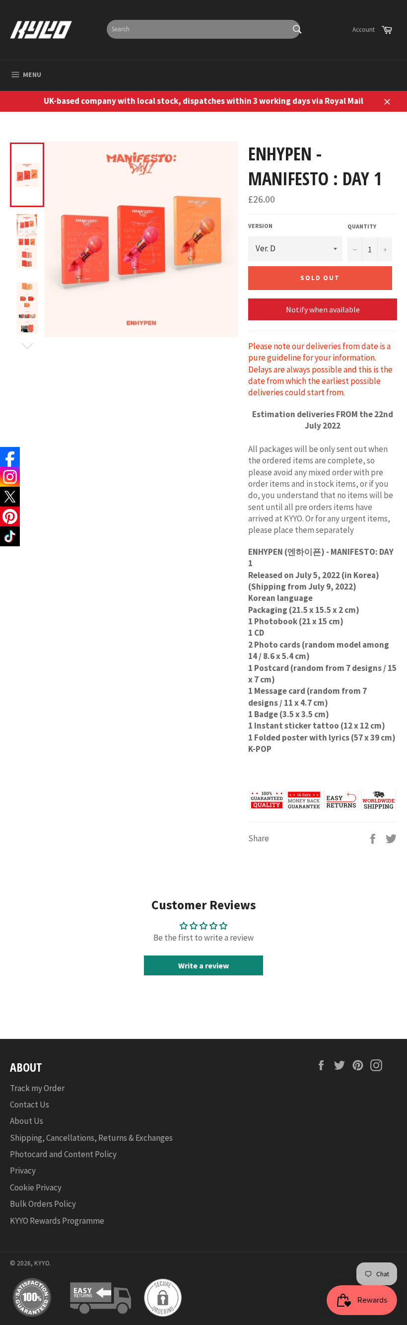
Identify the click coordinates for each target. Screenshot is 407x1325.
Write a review (203, 965)
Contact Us (29, 1104)
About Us (26, 1120)
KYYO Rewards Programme (57, 1220)
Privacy (23, 1170)
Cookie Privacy (36, 1187)
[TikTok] (10, 536)
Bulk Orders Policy (43, 1203)
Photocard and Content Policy (63, 1154)
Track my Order (37, 1088)
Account (363, 29)
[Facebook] (10, 457)
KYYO (42, 1263)
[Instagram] (10, 477)
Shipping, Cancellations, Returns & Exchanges (91, 1137)
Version (260, 225)
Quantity (361, 226)
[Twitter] (10, 497)
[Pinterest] (10, 516)
